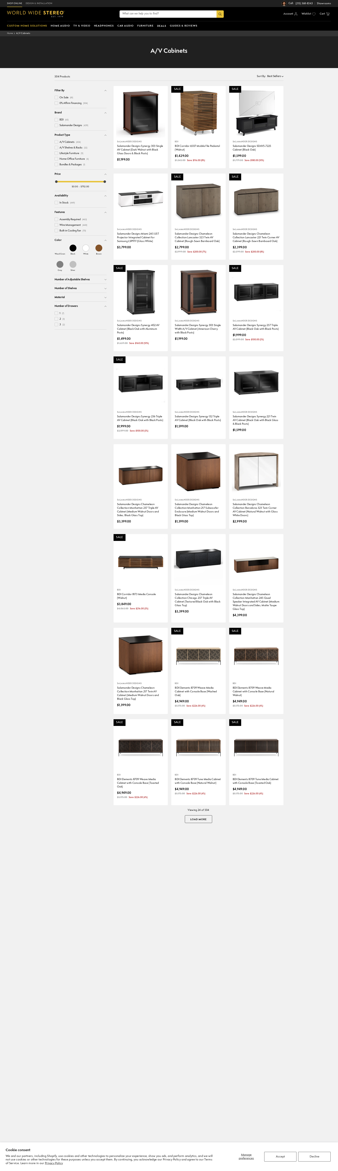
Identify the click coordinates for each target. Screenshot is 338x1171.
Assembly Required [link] (73, 219)
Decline (314, 1156)
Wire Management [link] (73, 225)
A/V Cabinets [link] (70, 142)
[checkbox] (56, 97)
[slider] (56, 181)
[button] (325, 14)
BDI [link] (64, 120)
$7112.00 (85, 187)
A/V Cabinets (23, 33)
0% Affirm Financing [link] (74, 103)
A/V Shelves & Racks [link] (73, 147)
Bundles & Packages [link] (72, 164)
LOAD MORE (198, 819)
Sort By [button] (261, 76)
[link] (60, 249)
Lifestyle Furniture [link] (71, 153)
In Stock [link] (67, 203)
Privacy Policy (54, 1163)
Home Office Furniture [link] (74, 159)
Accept (280, 1156)
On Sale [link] (66, 97)
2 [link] (62, 319)
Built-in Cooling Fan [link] (73, 230)
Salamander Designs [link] (74, 125)
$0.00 (75, 187)
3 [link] (62, 324)
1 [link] (62, 313)
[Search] (220, 14)
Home (10, 33)
